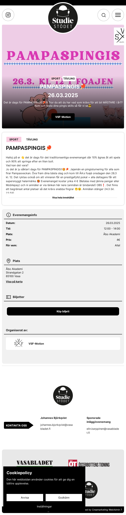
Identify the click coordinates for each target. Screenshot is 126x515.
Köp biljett (63, 311)
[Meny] (118, 14)
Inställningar (44, 506)
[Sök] (103, 15)
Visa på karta (14, 281)
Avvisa (25, 497)
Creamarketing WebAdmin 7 (107, 509)
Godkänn (63, 497)
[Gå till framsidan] (63, 18)
